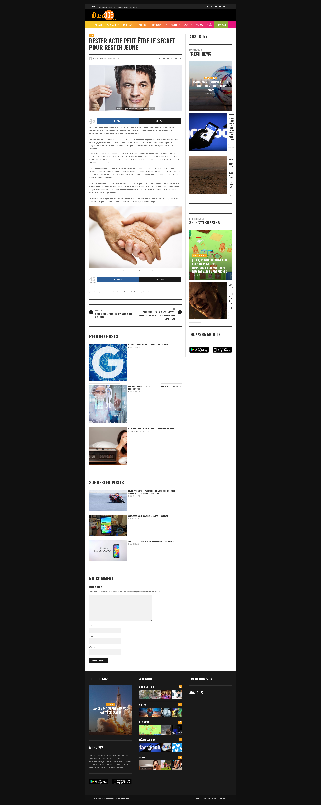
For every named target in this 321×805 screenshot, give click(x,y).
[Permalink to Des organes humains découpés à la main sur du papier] (177, 694)
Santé (92, 35)
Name (92, 625)
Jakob (130, 347)
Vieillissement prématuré (140, 292)
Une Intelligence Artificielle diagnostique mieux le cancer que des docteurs (154, 387)
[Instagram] (216, 6)
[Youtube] (224, 6)
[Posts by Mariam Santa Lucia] (90, 58)
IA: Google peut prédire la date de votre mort (148, 344)
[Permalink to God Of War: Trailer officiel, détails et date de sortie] (166, 730)
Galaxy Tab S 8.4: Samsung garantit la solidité (148, 516)
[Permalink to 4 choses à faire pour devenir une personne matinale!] (150, 765)
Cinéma (142, 704)
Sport (119, 292)
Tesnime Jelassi (133, 431)
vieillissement (126, 292)
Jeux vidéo (144, 722)
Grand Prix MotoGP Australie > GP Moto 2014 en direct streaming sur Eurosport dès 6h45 (151, 492)
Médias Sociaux (147, 739)
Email (91, 636)
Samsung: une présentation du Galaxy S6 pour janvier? (151, 541)
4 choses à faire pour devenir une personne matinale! (151, 428)
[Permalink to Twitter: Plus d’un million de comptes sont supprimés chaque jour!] (177, 747)
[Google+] (211, 6)
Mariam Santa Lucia (100, 58)
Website (92, 647)
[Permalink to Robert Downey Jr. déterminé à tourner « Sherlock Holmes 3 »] (166, 712)
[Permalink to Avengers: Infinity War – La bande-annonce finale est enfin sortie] (177, 712)
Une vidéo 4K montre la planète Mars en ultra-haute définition (230, 172)
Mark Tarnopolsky (106, 292)
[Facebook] (207, 6)
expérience (95, 292)
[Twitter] (220, 6)
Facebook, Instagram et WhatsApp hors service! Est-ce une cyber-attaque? (231, 128)
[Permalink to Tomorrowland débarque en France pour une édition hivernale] (166, 694)
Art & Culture (146, 686)
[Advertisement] (186, 14)
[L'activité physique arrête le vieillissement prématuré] (135, 88)
